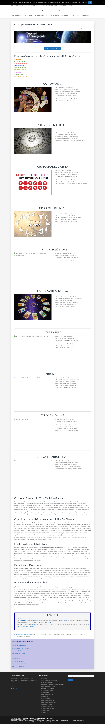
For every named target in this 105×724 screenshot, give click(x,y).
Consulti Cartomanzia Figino (46, 704)
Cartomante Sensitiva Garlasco (47, 708)
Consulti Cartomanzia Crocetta (19, 643)
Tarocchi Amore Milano (65, 720)
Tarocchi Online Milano (29, 720)
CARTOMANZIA (18, 60)
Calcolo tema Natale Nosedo (19, 666)
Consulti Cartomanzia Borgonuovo (20, 648)
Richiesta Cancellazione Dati (47, 718)
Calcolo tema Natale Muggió (47, 682)
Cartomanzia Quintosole (18, 661)
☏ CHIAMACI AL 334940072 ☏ (52, 48)
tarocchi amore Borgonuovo (47, 690)
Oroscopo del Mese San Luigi (47, 694)
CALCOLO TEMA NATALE (20, 61)
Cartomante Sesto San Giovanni (47, 706)
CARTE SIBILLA (18, 71)
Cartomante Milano (54, 721)
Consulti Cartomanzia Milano (17, 720)
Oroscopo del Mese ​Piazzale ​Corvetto (49, 702)
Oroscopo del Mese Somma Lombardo (49, 680)
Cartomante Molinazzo (17, 656)
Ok (90, 2)
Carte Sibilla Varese (45, 710)
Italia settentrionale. (29, 626)
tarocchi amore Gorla (45, 698)
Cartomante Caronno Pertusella (47, 688)
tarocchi (30, 622)
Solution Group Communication (29, 719)
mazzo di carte (63, 620)
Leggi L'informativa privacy (33, 718)
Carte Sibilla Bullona (45, 678)
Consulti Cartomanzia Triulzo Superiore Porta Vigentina (52, 684)
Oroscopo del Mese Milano (78, 720)
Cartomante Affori (44, 696)
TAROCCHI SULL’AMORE (20, 67)
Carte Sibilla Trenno (45, 692)
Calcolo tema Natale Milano (32, 721)
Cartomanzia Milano (44, 721)
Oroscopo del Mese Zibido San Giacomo (23, 634)
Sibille (49, 622)
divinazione (37, 620)
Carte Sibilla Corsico (45, 712)
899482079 (17, 688)
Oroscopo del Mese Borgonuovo (48, 686)
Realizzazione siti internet (16, 719)
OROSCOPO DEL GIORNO (20, 63)
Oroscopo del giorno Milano (18, 721)
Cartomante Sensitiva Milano (52, 720)
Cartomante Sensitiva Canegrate (20, 650)
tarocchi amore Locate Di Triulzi (19, 663)
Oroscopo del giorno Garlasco (19, 653)
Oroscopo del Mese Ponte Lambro (48, 700)
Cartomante (21, 618)
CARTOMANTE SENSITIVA (20, 69)
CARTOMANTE (17, 73)
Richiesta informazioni (18, 690)
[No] (103, 2)
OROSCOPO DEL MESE (19, 65)
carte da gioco (35, 624)
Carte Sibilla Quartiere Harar (19, 645)
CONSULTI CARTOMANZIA (20, 76)
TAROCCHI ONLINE (19, 74)
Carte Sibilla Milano (40, 720)
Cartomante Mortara (17, 658)
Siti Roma (38, 719)
